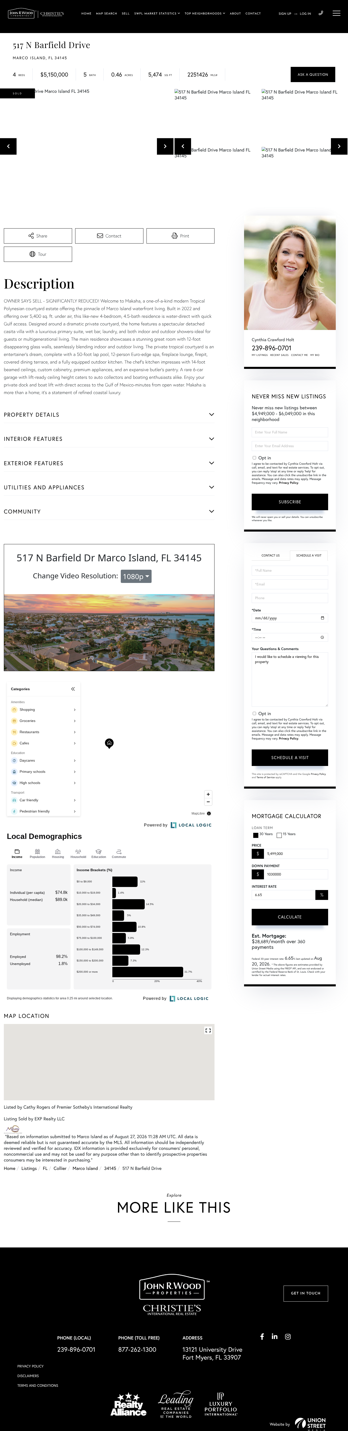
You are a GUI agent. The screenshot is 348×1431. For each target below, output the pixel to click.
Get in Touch (305, 1294)
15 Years (289, 834)
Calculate (290, 917)
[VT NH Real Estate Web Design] (310, 1424)
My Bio (314, 355)
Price (256, 845)
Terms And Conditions (37, 1385)
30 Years (266, 834)
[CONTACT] (313, 74)
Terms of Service (266, 777)
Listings (29, 1168)
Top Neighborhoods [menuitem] (203, 13)
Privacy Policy (288, 483)
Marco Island (85, 1168)
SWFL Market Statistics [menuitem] (155, 13)
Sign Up (285, 14)
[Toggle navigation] (336, 13)
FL (45, 1168)
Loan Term (262, 827)
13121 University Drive (212, 1353)
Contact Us (271, 556)
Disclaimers (28, 1376)
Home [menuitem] (87, 13)
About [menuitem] (235, 13)
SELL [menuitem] (126, 13)
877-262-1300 (137, 1349)
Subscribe (290, 501)
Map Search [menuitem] (106, 13)
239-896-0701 (321, 13)
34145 (110, 1168)
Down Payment (265, 866)
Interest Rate (264, 886)
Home (9, 1168)
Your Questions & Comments (275, 648)
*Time (256, 629)
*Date (256, 610)
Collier (60, 1168)
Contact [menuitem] (253, 13)
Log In (305, 14)
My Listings (260, 355)
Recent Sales (279, 355)
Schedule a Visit (309, 556)
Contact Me (299, 355)
